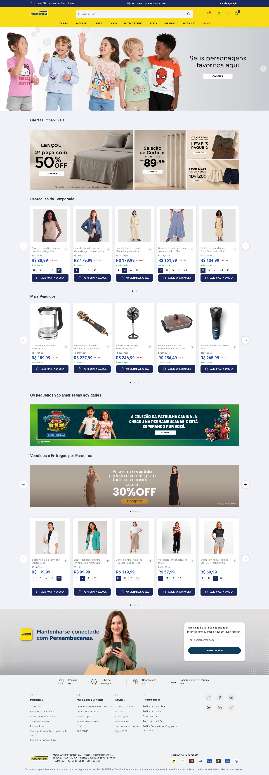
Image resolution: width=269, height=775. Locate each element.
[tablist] (134, 289)
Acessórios (189, 23)
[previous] (23, 246)
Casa (114, 23)
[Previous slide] (5, 68)
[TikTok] (231, 707)
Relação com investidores (43, 740)
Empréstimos (122, 721)
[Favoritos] (228, 13)
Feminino (63, 23)
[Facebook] (220, 697)
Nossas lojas (83, 716)
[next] (245, 246)
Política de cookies (152, 711)
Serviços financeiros (125, 706)
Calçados (169, 23)
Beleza (153, 23)
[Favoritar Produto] (65, 249)
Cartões (119, 711)
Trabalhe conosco (39, 721)
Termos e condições (153, 721)
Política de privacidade (154, 706)
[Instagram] (208, 697)
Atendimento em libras (88, 711)
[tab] (126, 108)
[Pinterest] (209, 707)
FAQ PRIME (82, 731)
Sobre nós (35, 706)
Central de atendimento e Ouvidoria (94, 706)
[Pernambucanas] (39, 13)
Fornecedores (37, 726)
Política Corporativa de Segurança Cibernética (160, 728)
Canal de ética (150, 716)
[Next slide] (263, 68)
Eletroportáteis (133, 23)
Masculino (81, 23)
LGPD (80, 726)
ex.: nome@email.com (202, 640)
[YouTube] (231, 697)
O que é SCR (121, 731)
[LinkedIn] (220, 707)
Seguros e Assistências (127, 726)
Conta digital (121, 716)
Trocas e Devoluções (87, 721)
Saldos (206, 23)
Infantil (99, 23)
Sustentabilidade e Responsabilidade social (48, 733)
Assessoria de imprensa (42, 716)
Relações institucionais (42, 711)
